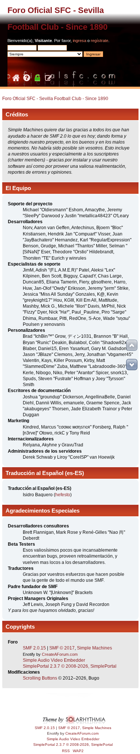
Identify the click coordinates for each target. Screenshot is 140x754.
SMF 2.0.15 (34, 648)
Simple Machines (94, 648)
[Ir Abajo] (132, 364)
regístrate (99, 40)
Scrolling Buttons (40, 678)
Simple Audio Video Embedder (54, 660)
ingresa (79, 40)
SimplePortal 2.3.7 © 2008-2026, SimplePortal (69, 666)
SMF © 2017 (62, 648)
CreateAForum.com (60, 654)
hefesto (62, 494)
